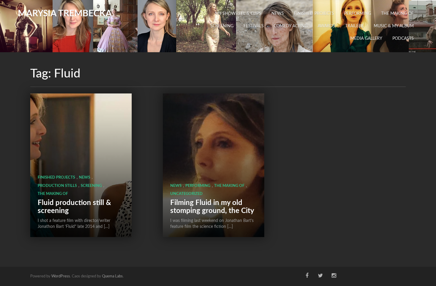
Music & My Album (394, 26)
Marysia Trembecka (65, 13)
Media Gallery (366, 38)
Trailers (354, 26)
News (277, 14)
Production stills (57, 186)
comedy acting (291, 26)
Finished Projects (314, 14)
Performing (357, 14)
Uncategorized (186, 194)
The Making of (397, 14)
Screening (221, 26)
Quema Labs (112, 276)
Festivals (254, 26)
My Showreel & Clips (238, 14)
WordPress (60, 276)
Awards (326, 26)
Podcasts (403, 38)
